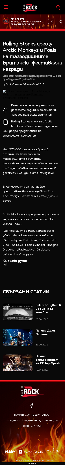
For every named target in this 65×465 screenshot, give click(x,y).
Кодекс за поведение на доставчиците (32, 421)
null (5, 264)
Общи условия (32, 426)
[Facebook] (32, 405)
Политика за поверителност (32, 415)
